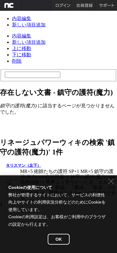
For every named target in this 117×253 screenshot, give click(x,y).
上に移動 (21, 48)
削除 (17, 61)
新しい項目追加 (29, 24)
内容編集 (21, 18)
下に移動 (21, 54)
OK (59, 239)
